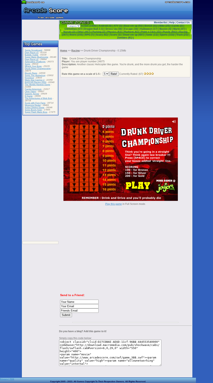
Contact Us (183, 22)
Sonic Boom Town (33, 110)
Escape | (132, 29)
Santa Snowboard (33, 50)
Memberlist (160, 22)
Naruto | (70, 31)
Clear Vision (30, 91)
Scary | (103, 34)
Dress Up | (115, 29)
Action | (90, 25)
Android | (106, 25)
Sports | (168, 34)
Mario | (179, 29)
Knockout (29, 77)
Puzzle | (171, 31)
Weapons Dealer (33, 105)
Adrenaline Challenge (35, 61)
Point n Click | (152, 31)
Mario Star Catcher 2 (35, 80)
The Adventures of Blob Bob (38, 98)
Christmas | (74, 29)
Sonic (27, 64)
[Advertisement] (40, 178)
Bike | (165, 25)
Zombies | (125, 37)
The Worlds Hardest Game (37, 84)
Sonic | (153, 34)
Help (172, 22)
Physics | (115, 31)
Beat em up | (134, 25)
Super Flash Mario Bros (36, 112)
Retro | (77, 34)
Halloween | (149, 29)
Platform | (132, 31)
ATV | (119, 25)
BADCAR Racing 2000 (35, 82)
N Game (29, 96)
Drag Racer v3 (31, 52)
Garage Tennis (32, 94)
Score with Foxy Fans (35, 103)
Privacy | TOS (7, 379)
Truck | (182, 34)
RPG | (90, 34)
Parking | (99, 31)
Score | (116, 34)
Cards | (178, 25)
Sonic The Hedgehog (35, 75)
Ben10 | (152, 25)
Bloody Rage (31, 73)
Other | (84, 31)
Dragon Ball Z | (95, 29)
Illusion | (166, 29)
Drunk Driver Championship (38, 68)
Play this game (113, 204)
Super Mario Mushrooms (36, 57)
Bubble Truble (31, 55)
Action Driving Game (34, 107)
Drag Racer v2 (31, 59)
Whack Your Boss (33, 66)
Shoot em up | (134, 34)
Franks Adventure (33, 89)
